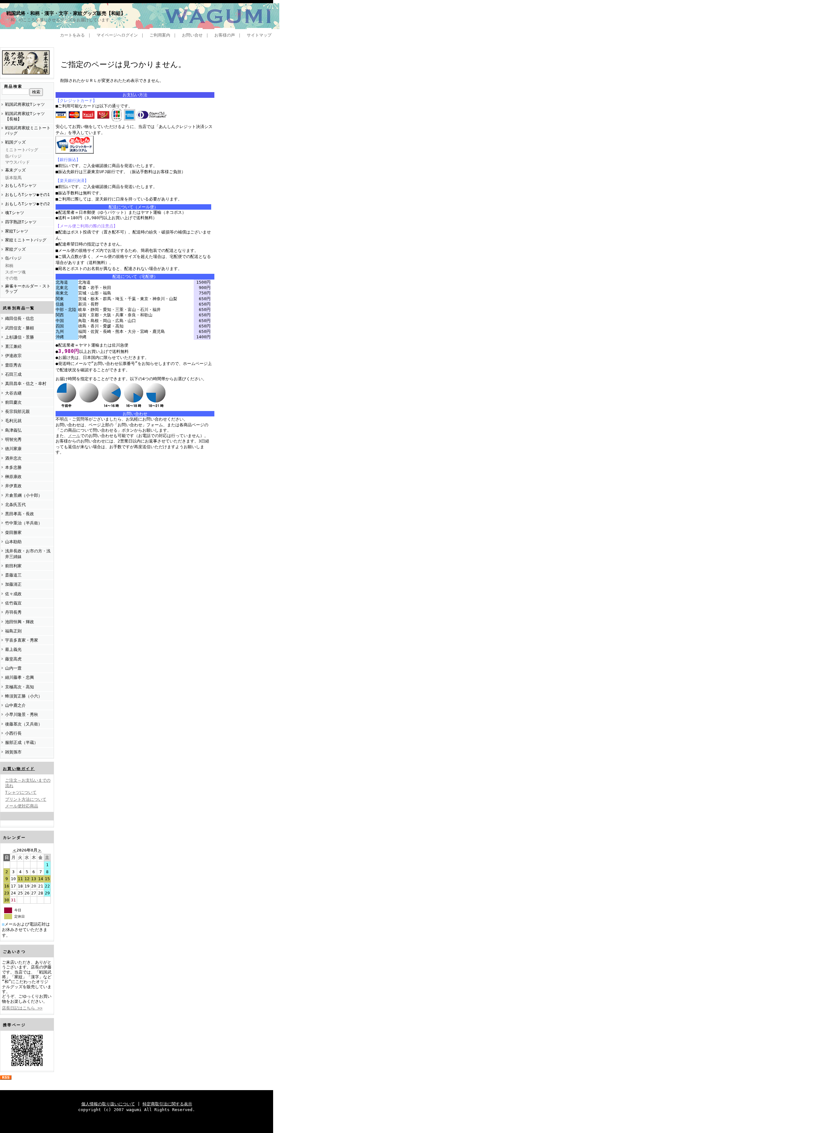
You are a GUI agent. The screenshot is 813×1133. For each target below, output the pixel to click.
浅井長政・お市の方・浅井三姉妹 (27, 554)
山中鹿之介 (15, 705)
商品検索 (13, 86)
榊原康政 (13, 476)
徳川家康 (13, 448)
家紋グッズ (15, 249)
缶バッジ (13, 156)
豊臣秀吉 (13, 365)
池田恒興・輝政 (19, 621)
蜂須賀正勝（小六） (23, 696)
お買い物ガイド (19, 768)
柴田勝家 (13, 532)
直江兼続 (13, 346)
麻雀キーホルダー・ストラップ (27, 289)
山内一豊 (13, 668)
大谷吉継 (13, 393)
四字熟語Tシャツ (21, 221)
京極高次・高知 (19, 687)
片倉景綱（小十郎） (23, 495)
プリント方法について (25, 799)
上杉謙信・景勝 (19, 337)
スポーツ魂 (15, 272)
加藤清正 (13, 584)
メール (74, 435)
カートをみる (72, 35)
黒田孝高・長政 (19, 513)
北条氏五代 (15, 504)
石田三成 (13, 374)
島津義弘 (13, 430)
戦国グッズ (15, 142)
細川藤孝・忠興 (19, 677)
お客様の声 (224, 35)
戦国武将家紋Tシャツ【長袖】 (25, 116)
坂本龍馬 (13, 177)
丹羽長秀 (13, 612)
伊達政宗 (13, 355)
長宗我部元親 (17, 411)
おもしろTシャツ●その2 (27, 203)
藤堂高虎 (13, 659)
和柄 (9, 265)
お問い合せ (192, 35)
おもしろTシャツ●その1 (27, 194)
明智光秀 (13, 439)
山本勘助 (13, 541)
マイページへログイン (117, 35)
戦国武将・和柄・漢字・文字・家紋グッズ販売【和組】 (65, 13)
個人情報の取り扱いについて (108, 1104)
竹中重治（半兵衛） (23, 523)
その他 (11, 278)
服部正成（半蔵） (21, 742)
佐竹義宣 (13, 603)
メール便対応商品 (21, 806)
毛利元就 (13, 420)
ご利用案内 (160, 35)
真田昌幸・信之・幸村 (25, 383)
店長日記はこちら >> (22, 1008)
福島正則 (13, 631)
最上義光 (13, 649)
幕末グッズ (15, 170)
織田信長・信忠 (19, 318)
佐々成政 (13, 593)
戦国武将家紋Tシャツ (25, 104)
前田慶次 (13, 402)
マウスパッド (17, 162)
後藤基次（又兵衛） (23, 724)
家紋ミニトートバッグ (25, 240)
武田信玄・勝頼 (19, 328)
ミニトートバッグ (21, 149)
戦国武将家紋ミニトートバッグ (27, 130)
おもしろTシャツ (21, 185)
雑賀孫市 (13, 752)
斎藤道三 (13, 575)
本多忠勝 (13, 467)
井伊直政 (13, 485)
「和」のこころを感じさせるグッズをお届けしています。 (60, 19)
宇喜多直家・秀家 (21, 640)
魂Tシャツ (14, 212)
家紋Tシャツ (16, 231)
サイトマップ (259, 35)
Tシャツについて (21, 792)
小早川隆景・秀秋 (21, 714)
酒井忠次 (13, 458)
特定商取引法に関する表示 (167, 1104)
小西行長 (13, 733)
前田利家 (13, 565)
